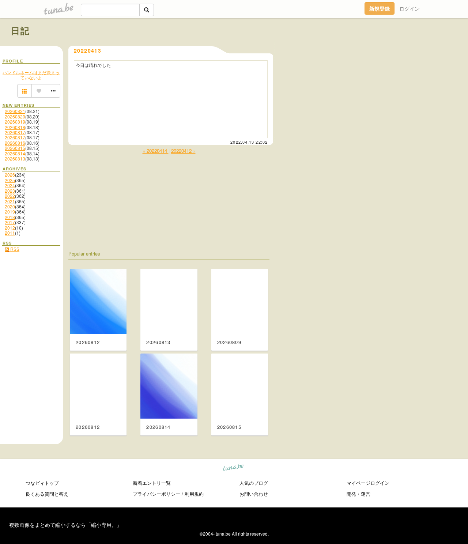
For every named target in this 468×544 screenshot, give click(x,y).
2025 (10, 180)
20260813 (15, 158)
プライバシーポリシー (156, 493)
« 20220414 (156, 150)
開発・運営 (358, 493)
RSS (14, 249)
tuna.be (233, 468)
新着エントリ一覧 (152, 482)
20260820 (15, 116)
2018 (10, 217)
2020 (10, 206)
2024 (10, 185)
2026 (10, 174)
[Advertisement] (373, 47)
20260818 (15, 127)
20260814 (15, 153)
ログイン (409, 8)
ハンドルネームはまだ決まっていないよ (31, 74)
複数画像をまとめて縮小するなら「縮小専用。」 (65, 524)
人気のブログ (253, 482)
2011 (10, 233)
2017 (10, 222)
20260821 (15, 111)
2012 (10, 227)
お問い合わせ (253, 493)
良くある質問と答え (47, 493)
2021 (10, 201)
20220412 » (183, 150)
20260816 (15, 143)
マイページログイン (368, 482)
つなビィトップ (42, 482)
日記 (20, 30)
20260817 (15, 132)
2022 (10, 196)
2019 (10, 211)
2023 (10, 191)
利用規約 (194, 493)
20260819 (15, 121)
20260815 (15, 148)
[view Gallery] (24, 91)
